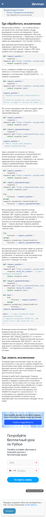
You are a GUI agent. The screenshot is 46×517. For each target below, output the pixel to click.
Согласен (9, 511)
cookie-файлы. (31, 505)
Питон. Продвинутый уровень (20, 12)
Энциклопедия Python (14, 10)
